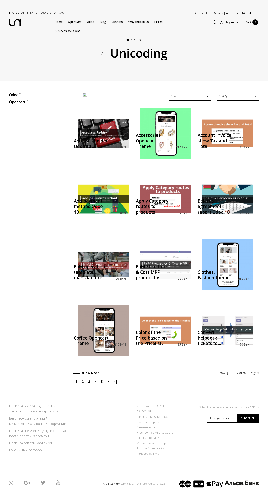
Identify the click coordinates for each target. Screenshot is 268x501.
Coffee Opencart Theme (91, 340)
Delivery (218, 13)
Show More (90, 373)
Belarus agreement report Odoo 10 (214, 206)
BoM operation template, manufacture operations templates (89, 272)
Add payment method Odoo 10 (88, 206)
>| (115, 381)
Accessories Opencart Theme (148, 140)
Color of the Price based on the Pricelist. (151, 337)
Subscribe (248, 418)
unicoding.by (113, 483)
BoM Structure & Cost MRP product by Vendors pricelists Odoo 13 (152, 272)
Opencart (18, 101)
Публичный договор (25, 450)
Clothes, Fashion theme (214, 275)
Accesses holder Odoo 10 (91, 143)
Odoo (15, 94)
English (247, 13)
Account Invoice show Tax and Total (214, 140)
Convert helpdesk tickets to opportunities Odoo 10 (212, 338)
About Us (232, 13)
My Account (234, 22)
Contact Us (202, 13)
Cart (250, 22)
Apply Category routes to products (152, 206)
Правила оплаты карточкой (31, 443)
